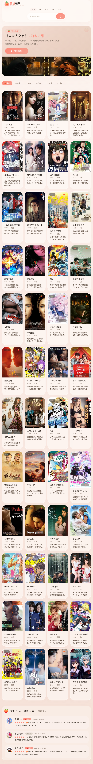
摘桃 (60, 16)
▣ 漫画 (60, 83)
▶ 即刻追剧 (16, 51)
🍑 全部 (7, 83)
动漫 (59, 10)
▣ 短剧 (39, 83)
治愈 (46, 10)
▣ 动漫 (49, 83)
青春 (53, 10)
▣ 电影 (17, 83)
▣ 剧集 (28, 83)
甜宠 (40, 10)
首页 (33, 10)
